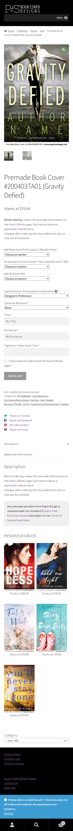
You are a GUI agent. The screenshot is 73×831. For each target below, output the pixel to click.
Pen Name (10, 330)
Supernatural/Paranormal (44, 404)
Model (33, 30)
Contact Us (11, 783)
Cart (56, 821)
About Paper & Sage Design (20, 778)
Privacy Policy (12, 754)
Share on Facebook (20, 420)
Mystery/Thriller (13, 404)
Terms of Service (14, 763)
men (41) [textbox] (35, 740)
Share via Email (19, 429)
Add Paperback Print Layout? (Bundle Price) (30, 249)
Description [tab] (11, 444)
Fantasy (34, 400)
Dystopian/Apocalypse (16, 400)
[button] (60, 17)
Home (11, 30)
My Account (12, 825)
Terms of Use (12, 759)
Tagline (64, 404)
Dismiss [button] (8, 813)
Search (36, 825)
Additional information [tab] (18, 454)
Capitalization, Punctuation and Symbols (29, 291)
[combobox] (36, 740)
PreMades (22, 30)
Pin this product (19, 425)
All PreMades (24, 396)
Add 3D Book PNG (14, 273)
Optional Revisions (15, 303)
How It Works (17, 224)
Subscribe (10, 788)
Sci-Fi (26, 404)
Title (7, 315)
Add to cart (15, 376)
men (42, 30)
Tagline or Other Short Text (21, 345)
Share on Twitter (20, 415)
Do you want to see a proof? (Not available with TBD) (36, 261)
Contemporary (40, 396)
